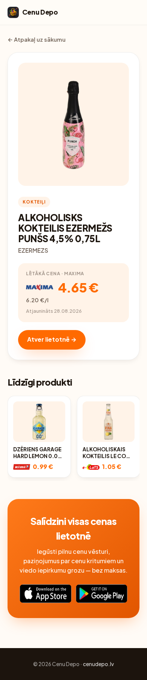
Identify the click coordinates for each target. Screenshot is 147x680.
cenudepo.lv (98, 664)
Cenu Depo (40, 12)
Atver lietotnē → (52, 339)
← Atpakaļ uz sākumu (37, 39)
